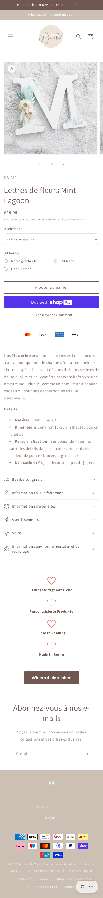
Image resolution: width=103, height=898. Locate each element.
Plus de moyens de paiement (51, 315)
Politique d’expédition (42, 887)
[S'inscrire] (86, 754)
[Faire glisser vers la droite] (63, 164)
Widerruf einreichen (52, 677)
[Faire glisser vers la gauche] (40, 164)
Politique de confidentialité (45, 871)
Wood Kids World (31, 864)
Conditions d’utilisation (32, 879)
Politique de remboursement (73, 879)
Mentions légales (80, 871)
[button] (10, 37)
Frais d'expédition (34, 219)
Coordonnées (72, 887)
